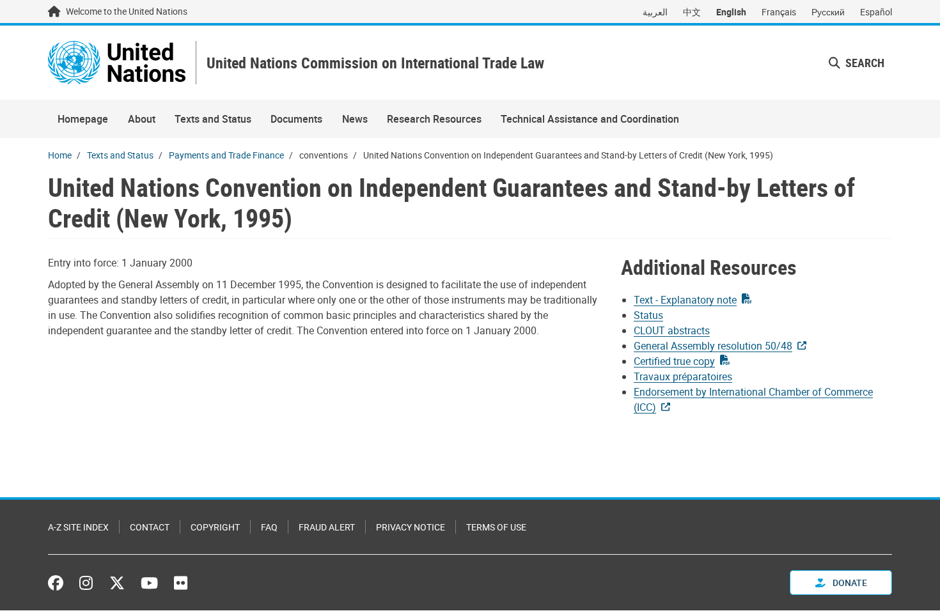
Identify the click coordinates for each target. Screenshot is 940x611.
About (141, 119)
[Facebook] (59, 583)
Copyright (215, 527)
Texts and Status (213, 119)
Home (60, 155)
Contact (149, 527)
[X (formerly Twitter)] (117, 583)
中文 (692, 12)
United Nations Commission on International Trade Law (375, 63)
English (731, 12)
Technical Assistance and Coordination (590, 119)
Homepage (83, 119)
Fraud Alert (327, 527)
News (355, 119)
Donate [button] (849, 582)
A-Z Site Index (78, 527)
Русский (828, 12)
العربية (655, 12)
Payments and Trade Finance (226, 155)
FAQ (269, 527)
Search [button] (863, 62)
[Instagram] (86, 583)
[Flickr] (181, 583)
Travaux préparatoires (683, 376)
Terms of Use (496, 527)
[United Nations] (116, 62)
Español (876, 12)
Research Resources (434, 119)
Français (779, 12)
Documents (296, 119)
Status (648, 315)
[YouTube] (149, 583)
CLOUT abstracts (672, 330)
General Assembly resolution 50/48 (713, 346)
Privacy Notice (410, 527)
